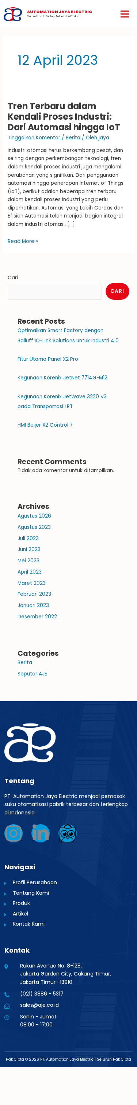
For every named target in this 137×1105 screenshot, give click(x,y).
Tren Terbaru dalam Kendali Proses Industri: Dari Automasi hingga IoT (64, 116)
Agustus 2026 (34, 515)
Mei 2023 (28, 560)
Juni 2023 (29, 549)
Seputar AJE (32, 673)
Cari (13, 277)
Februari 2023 (34, 594)
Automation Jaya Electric (59, 12)
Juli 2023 (28, 538)
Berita (73, 137)
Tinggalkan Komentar (34, 137)
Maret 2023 (32, 583)
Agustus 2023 (34, 527)
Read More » (23, 241)
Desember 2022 (37, 616)
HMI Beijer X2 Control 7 (45, 425)
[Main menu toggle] (125, 14)
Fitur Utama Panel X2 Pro (48, 359)
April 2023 (30, 572)
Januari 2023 (33, 605)
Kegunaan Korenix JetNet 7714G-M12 (62, 377)
